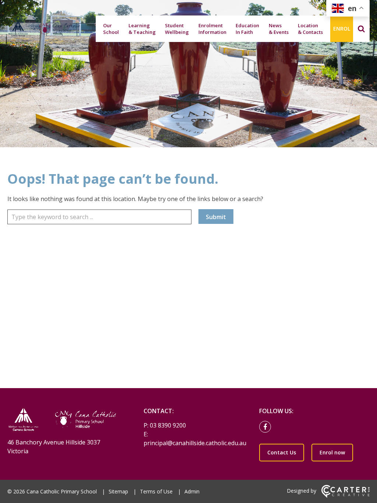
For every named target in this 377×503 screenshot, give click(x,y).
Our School (111, 28)
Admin (192, 491)
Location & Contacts (310, 28)
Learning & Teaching (142, 28)
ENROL (341, 28)
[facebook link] (267, 427)
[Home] (62, 420)
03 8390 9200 (168, 425)
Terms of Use (156, 491)
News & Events (279, 28)
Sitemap (118, 491)
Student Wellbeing (177, 28)
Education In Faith (247, 28)
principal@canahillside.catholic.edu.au (195, 443)
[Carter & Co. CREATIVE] (345, 495)
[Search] (361, 28)
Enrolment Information (212, 28)
